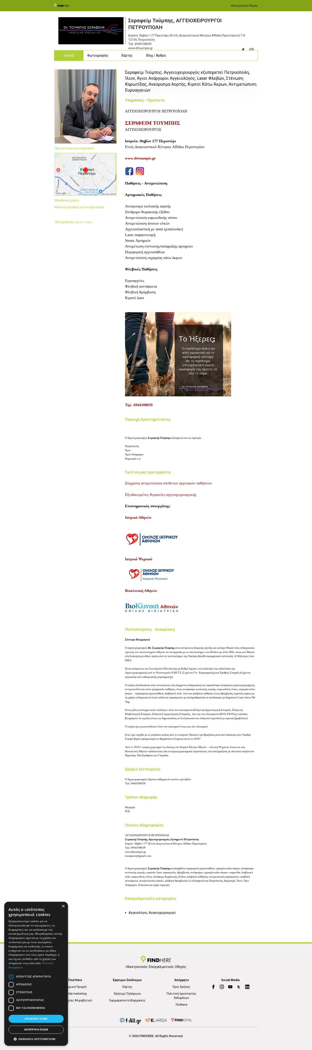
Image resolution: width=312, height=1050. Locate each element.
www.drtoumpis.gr (135, 851)
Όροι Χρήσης (181, 986)
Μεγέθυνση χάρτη (67, 200)
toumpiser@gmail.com (138, 855)
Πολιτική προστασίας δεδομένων (181, 996)
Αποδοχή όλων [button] (36, 1019)
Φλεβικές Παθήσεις (141, 269)
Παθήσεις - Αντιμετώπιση (146, 183)
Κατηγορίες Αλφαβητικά (75, 1000)
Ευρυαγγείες (134, 280)
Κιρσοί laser (134, 298)
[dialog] (36, 974)
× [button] (63, 906)
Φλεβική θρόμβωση (140, 292)
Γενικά (69, 55)
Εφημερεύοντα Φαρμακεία (127, 1000)
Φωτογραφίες (98, 55)
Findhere (181, 1004)
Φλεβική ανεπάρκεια (141, 286)
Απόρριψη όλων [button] (36, 1029)
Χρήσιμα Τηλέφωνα (127, 993)
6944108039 (143, 44)
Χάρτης (127, 55)
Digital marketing (75, 993)
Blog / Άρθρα (156, 55)
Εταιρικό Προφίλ (75, 986)
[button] (36, 1039)
